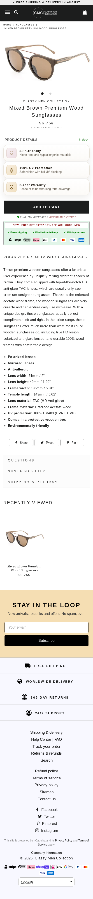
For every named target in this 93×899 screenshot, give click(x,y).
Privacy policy (46, 785)
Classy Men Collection (54, 858)
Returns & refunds (46, 753)
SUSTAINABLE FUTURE (62, 217)
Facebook (49, 810)
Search (47, 760)
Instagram (49, 830)
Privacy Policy (63, 840)
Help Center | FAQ (46, 739)
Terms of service (47, 778)
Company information (46, 852)
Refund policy (46, 771)
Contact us (46, 799)
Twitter (49, 816)
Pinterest (49, 823)
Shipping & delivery (46, 732)
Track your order (46, 746)
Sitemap (46, 792)
